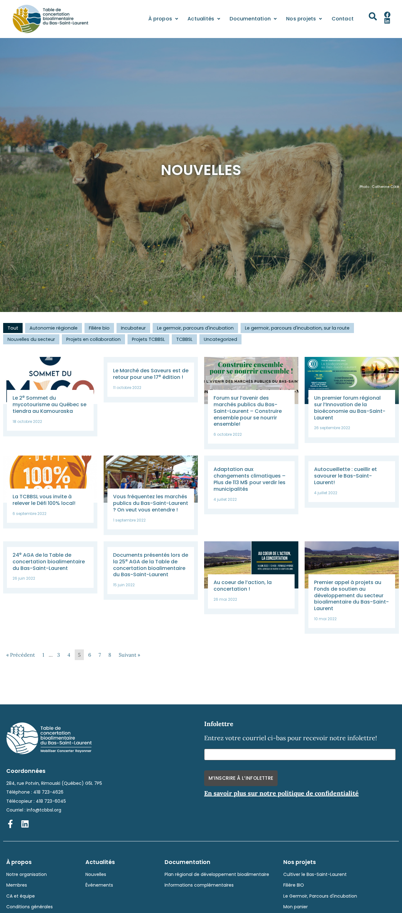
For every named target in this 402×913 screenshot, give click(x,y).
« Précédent (20, 655)
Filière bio (99, 328)
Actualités (200, 18)
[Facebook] (387, 15)
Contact (343, 18)
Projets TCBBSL (148, 339)
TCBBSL (184, 339)
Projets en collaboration (93, 339)
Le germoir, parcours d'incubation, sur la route (297, 328)
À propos (160, 18)
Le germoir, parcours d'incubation (195, 328)
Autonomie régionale (54, 328)
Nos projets (301, 18)
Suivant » (129, 655)
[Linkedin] (387, 21)
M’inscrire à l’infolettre (241, 778)
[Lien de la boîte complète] (50, 396)
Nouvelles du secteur (31, 339)
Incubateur (133, 328)
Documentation (250, 18)
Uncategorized (220, 339)
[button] (372, 16)
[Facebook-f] (10, 824)
